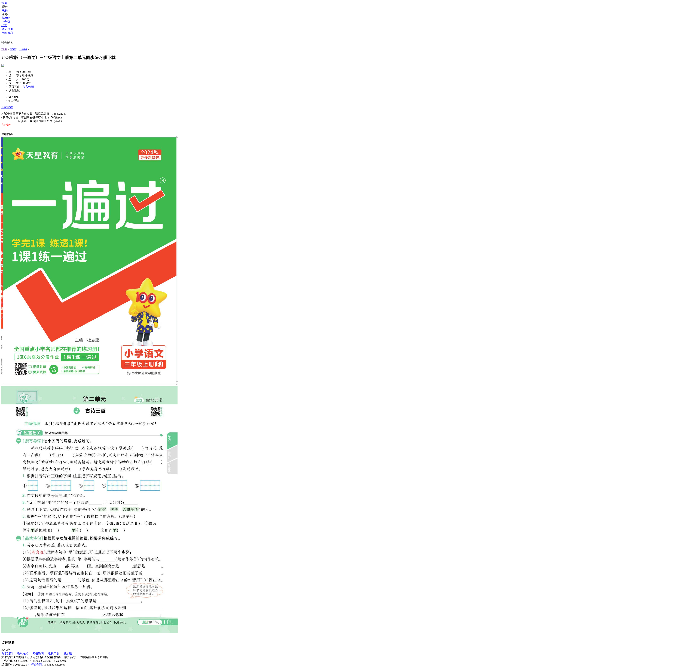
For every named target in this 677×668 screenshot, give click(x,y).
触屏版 (67, 653)
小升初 (5, 21)
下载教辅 (7, 107)
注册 (10, 29)
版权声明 (53, 653)
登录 (4, 29)
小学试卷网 (35, 664)
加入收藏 (28, 86)
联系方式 (22, 653)
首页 (4, 3)
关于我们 (7, 653)
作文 (4, 25)
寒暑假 (5, 17)
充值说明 (38, 653)
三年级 (23, 49)
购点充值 (7, 32)
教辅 (5, 10)
